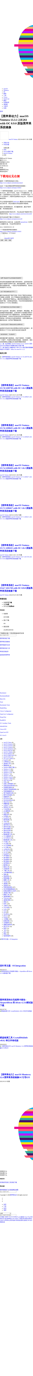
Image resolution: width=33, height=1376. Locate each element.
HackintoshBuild (4, 696)
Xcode (5, 882)
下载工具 (6, 870)
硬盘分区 (6, 814)
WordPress (7, 914)
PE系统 (6, 816)
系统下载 (14, 1182)
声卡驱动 (6, 855)
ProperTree (3, 717)
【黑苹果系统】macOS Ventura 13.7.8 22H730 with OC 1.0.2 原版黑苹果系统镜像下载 (16, 388)
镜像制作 (6, 797)
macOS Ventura (13, 139)
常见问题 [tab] (6, 144)
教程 (5, 93)
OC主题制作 (7, 836)
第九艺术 (6, 926)
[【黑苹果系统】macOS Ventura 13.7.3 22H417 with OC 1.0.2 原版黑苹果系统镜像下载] (16, 478)
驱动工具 (6, 867)
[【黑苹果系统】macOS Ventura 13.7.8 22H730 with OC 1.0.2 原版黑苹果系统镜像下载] (16, 358)
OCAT (5, 852)
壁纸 (5, 934)
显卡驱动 (6, 857)
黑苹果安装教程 (5, 641)
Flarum (5, 917)
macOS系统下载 (8, 151)
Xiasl (1, 702)
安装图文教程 (8, 787)
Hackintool (3, 693)
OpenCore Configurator (6, 714)
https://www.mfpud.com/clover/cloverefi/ (20, 214)
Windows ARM (8, 779)
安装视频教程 (8, 791)
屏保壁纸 (6, 876)
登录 (1, 111)
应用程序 (6, 102)
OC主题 (6, 847)
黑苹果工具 (7, 807)
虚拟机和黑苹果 (5, 655)
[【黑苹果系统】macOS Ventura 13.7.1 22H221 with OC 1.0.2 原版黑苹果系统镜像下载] (16, 519)
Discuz (5, 915)
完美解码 (6, 923)
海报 (6, 240)
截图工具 (6, 880)
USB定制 (6, 809)
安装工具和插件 (8, 783)
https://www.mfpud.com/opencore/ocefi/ (11, 219)
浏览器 (6, 885)
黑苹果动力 (13, 1195)
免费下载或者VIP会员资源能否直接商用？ (11, 278)
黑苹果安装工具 (5, 648)
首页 (5, 149)
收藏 (2, 240)
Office (5, 782)
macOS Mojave (8, 753)
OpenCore (6, 99)
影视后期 (6, 921)
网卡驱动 (6, 861)
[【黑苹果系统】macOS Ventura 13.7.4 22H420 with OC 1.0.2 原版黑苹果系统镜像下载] (16, 438)
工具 (5, 95)
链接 (10, 240)
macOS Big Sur (8, 750)
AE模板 (6, 919)
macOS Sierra (7, 757)
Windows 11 (7, 769)
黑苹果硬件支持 (5, 645)
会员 (5, 1208)
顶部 (5, 1210)
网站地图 (15, 1190)
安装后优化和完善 (9, 785)
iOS (5, 912)
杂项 (5, 108)
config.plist (7, 823)
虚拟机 (6, 104)
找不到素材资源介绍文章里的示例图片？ (11, 307)
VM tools (6, 898)
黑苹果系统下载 (5, 638)
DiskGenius (16, 201)
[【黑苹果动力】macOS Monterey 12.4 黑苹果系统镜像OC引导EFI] (16, 1048)
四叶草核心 (7, 832)
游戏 (5, 874)
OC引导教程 (7, 845)
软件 (5, 904)
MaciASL (3, 699)
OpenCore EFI (4, 732)
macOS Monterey (8, 749)
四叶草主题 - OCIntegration (13, 966)
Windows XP (7, 775)
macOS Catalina (8, 752)
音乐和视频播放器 (9, 889)
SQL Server (7, 780)
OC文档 (6, 843)
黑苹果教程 (3, 1190)
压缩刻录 (6, 869)
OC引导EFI (7, 838)
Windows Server (8, 777)
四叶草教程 (7, 828)
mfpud (9, 238)
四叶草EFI (7, 825)
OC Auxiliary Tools (5, 723)
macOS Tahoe (7, 742)
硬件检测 (6, 820)
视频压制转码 (8, 924)
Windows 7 (7, 774)
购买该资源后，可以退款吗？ (8, 334)
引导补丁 (6, 805)
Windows (6, 90)
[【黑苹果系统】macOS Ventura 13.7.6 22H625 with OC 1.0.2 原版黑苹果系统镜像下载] (16, 398)
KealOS (6, 760)
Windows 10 (7, 771)
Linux (5, 909)
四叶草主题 (7, 827)
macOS (6, 88)
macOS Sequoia (8, 744)
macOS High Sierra (9, 755)
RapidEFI (6, 854)
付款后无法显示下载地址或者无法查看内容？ (12, 324)
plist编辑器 (7, 811)
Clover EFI (3, 729)
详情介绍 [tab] (6, 142)
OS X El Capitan (8, 758)
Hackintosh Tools (5, 705)
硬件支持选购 (8, 795)
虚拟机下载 (7, 893)
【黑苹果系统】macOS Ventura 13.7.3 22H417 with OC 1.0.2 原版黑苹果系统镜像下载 (16, 508)
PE (4, 92)
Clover (5, 97)
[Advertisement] (16, 258)
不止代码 (6, 907)
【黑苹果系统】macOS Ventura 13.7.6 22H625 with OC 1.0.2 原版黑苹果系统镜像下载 (16, 428)
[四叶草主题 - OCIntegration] (9, 939)
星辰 (5, 928)
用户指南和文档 (8, 793)
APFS (5, 821)
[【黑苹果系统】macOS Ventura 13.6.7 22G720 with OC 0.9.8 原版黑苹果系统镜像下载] (16, 558)
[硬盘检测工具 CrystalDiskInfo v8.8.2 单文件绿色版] (16, 1011)
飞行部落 (10, 1190)
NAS (5, 911)
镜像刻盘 (6, 803)
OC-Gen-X (3, 735)
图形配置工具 (8, 834)
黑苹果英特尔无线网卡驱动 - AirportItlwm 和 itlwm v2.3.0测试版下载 (16, 1003)
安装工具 (8, 1182)
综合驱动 (6, 859)
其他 (5, 902)
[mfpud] (4, 139)
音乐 (5, 932)
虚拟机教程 (7, 896)
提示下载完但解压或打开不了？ (9, 291)
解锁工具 (6, 894)
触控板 (6, 865)
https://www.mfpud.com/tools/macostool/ (11, 183)
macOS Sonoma (8, 745)
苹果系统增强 (8, 887)
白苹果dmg (7, 762)
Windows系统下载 (9, 767)
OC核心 (6, 841)
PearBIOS (3, 720)
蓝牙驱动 (6, 863)
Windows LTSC (8, 772)
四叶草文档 (7, 830)
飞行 (5, 930)
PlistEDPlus (3, 708)
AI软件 (6, 106)
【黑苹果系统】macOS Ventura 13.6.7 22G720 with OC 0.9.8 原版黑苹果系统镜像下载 (16, 588)
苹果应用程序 (4, 651)
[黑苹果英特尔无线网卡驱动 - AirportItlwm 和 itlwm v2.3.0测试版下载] (16, 973)
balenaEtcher (24, 222)
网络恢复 (6, 765)
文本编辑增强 (8, 872)
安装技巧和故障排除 (10, 789)
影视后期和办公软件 (10, 891)
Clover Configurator (5, 711)
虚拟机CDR (7, 763)
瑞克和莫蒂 (7, 936)
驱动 (5, 100)
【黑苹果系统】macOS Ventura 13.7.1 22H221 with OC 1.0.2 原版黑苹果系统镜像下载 (16, 548)
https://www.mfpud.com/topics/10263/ (10, 187)
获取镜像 (6, 878)
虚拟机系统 (7, 900)
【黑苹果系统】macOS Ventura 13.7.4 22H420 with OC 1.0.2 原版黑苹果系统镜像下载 (16, 468)
